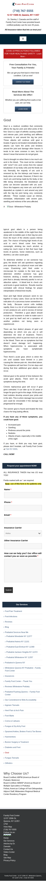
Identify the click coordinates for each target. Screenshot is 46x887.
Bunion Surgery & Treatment (17, 742)
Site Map (7, 858)
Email (7, 515)
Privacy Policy (9, 860)
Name (7, 489)
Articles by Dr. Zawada (9, 845)
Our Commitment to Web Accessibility (20, 700)
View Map (8, 827)
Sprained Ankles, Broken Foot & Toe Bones (23, 732)
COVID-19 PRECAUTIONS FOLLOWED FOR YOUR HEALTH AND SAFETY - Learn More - (23, 54)
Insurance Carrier (13, 528)
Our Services (9, 841)
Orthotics (8, 763)
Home (6, 838)
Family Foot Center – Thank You (18, 681)
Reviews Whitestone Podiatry (17, 687)
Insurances (9, 676)
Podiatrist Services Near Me (16, 632)
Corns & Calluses (12, 721)
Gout (7, 753)
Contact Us (8, 849)
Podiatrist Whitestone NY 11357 (19, 657)
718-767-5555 (11, 449)
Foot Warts (9, 716)
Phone (8, 502)
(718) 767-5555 (23, 11)
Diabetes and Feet (12, 747)
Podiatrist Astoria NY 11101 (17, 642)
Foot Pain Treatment (13, 611)
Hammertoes (10, 737)
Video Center (9, 852)
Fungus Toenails (12, 758)
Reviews (8, 622)
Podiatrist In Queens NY (15, 663)
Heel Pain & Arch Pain (14, 710)
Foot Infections (11, 616)
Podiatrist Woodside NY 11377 (19, 636)
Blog (7, 627)
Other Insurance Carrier (16, 540)
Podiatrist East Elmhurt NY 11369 (20, 647)
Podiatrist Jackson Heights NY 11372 (22, 652)
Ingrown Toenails (12, 705)
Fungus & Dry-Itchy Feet (15, 726)
